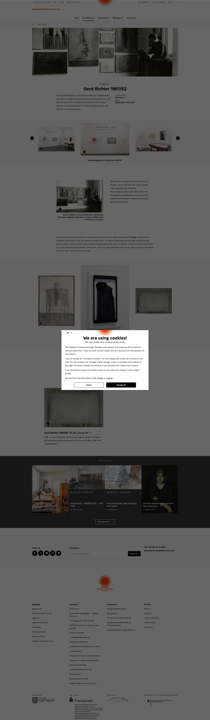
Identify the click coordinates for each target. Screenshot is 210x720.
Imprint (109, 378)
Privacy (100, 378)
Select (89, 385)
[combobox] (69, 332)
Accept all (121, 385)
